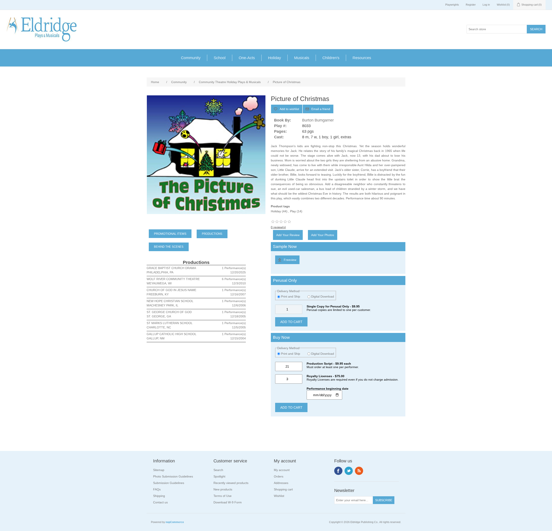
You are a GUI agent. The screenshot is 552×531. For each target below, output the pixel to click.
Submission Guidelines (168, 483)
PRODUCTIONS (212, 233)
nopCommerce (175, 522)
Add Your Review (288, 235)
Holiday (274, 58)
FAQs (157, 489)
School (220, 58)
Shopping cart (283, 489)
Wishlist (279, 496)
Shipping (159, 496)
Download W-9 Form (227, 502)
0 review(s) (278, 227)
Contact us (160, 502)
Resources (362, 58)
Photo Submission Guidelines (173, 476)
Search (218, 470)
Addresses (281, 483)
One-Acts (247, 58)
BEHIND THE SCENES (168, 246)
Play (293, 211)
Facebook (338, 471)
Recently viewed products (230, 483)
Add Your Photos (322, 235)
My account (282, 470)
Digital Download (322, 296)
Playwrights (452, 4)
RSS (359, 471)
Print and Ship (290, 296)
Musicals (301, 58)
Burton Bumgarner (318, 120)
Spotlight (219, 476)
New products (222, 489)
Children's (330, 58)
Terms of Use (222, 496)
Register (471, 4)
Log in (486, 4)
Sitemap (158, 470)
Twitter (349, 471)
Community (191, 58)
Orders (278, 476)
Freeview (290, 260)
